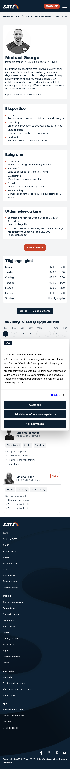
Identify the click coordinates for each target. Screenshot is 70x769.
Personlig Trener (11, 16)
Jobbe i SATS (9, 551)
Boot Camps (9, 626)
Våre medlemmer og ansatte (17, 689)
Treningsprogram (11, 656)
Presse (6, 557)
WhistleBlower (10, 575)
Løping (6, 662)
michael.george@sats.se (27, 94)
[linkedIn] (57, 752)
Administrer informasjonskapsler (33, 414)
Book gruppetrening (13, 602)
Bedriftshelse (9, 695)
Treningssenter (10, 588)
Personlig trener (11, 614)
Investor (7, 569)
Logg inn (7, 721)
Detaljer (55, 395)
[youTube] (64, 752)
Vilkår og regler (10, 728)
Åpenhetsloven (10, 581)
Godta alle (35, 404)
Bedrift (6, 545)
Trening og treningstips (15, 683)
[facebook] (41, 752)
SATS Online (9, 644)
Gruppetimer (9, 608)
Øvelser (6, 632)
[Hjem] (11, 6)
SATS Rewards (10, 563)
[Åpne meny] (64, 6)
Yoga (5, 650)
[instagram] (49, 752)
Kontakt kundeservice (14, 715)
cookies (59, 759)
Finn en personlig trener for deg (43, 16)
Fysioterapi (8, 620)
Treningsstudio (10, 638)
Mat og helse (9, 677)
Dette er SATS (10, 539)
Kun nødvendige (35, 423)
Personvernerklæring (13, 709)
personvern (9, 762)
